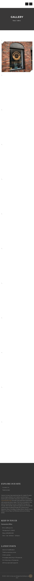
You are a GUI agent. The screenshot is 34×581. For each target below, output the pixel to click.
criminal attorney (6, 500)
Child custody (6, 555)
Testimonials (6, 490)
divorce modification (8, 550)
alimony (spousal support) (10, 563)
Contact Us (5, 487)
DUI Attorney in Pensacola (10, 560)
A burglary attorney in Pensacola (12, 557)
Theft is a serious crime (9, 552)
